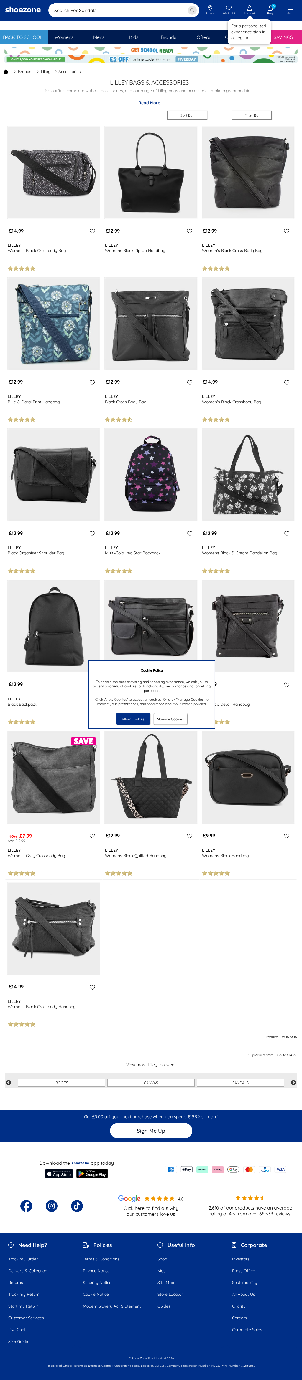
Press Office (243, 1270)
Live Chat (17, 1329)
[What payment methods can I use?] (225, 1169)
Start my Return (23, 1306)
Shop (162, 1259)
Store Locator (170, 1294)
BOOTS (61, 1082)
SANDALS (240, 1082)
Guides (163, 1306)
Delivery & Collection (27, 1270)
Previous (9, 1083)
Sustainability (244, 1282)
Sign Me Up (151, 1130)
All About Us (243, 1294)
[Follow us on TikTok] (77, 1206)
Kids (161, 1270)
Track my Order (23, 1259)
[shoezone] (23, 10)
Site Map (165, 1282)
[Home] (6, 71)
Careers (239, 1318)
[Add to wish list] (91, 231)
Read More (149, 102)
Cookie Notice (96, 1294)
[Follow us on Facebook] (26, 1206)
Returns (15, 1282)
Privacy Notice (96, 1270)
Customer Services (26, 1318)
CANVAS (151, 1082)
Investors (241, 1259)
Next (293, 1083)
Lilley (45, 71)
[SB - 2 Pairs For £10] (151, 51)
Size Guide (18, 1341)
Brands (24, 71)
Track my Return (24, 1294)
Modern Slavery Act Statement (112, 1306)
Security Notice (97, 1282)
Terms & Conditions (101, 1259)
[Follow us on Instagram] (52, 1206)
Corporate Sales (247, 1329)
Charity (239, 1306)
